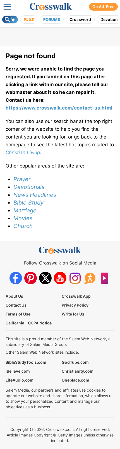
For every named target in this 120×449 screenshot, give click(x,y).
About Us (14, 296)
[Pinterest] (30, 278)
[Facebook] (15, 278)
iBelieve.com (18, 371)
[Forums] (89, 278)
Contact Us (16, 305)
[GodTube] (104, 278)
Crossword (80, 19)
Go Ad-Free (103, 6)
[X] (45, 278)
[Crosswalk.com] (51, 6)
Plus (29, 19)
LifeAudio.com (19, 380)
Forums (51, 19)
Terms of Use (18, 314)
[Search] (10, 19)
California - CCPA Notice (29, 323)
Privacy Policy (75, 305)
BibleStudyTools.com (26, 362)
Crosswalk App (76, 296)
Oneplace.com (75, 380)
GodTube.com (75, 362)
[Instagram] (75, 278)
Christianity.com (77, 371)
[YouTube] (60, 278)
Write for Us (73, 314)
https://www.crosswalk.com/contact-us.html (59, 108)
